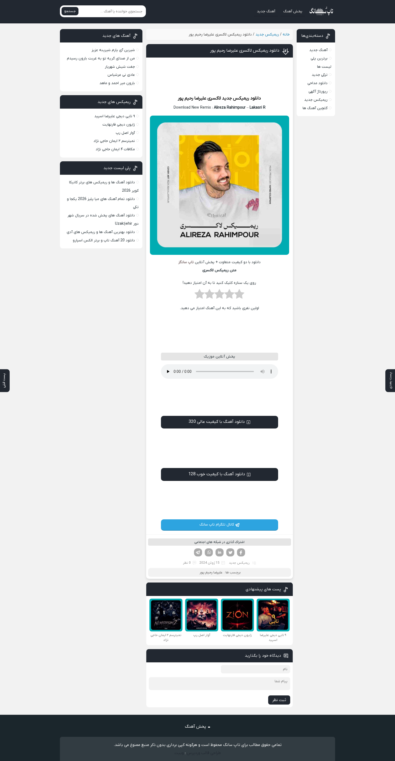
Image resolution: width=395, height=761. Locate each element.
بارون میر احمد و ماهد (117, 83)
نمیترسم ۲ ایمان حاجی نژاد (114, 141)
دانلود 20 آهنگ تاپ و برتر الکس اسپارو (104, 240)
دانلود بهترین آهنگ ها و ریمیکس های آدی (101, 232)
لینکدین (220, 552)
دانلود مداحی (317, 83)
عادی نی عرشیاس (121, 74)
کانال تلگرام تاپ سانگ (216, 524)
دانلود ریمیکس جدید (241, 98)
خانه (286, 34)
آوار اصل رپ (125, 132)
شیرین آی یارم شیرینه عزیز (113, 50)
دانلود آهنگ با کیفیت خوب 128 (216, 474)
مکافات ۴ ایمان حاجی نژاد (115, 149)
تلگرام (198, 552)
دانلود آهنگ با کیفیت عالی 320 (217, 421)
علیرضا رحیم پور (192, 98)
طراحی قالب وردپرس (204, 753)
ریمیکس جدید (267, 34)
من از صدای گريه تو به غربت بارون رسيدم (101, 58)
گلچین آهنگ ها (315, 108)
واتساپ (209, 552)
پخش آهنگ (292, 11)
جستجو (70, 11)
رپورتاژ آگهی (318, 91)
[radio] (239, 295)
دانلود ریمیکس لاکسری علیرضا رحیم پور (244, 50)
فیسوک (241, 552)
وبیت (179, 753)
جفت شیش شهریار (120, 66)
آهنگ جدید (266, 11)
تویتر (230, 552)
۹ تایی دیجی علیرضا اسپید (114, 116)
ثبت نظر (279, 700)
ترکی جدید (320, 74)
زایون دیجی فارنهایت (118, 124)
